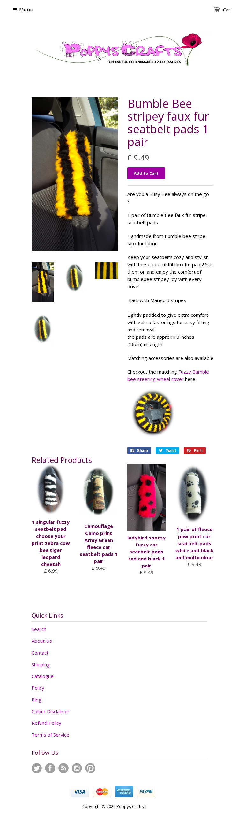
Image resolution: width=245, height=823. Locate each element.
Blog (36, 699)
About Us (42, 641)
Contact (40, 652)
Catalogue (43, 676)
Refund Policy (46, 723)
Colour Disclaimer (51, 711)
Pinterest (90, 768)
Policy (38, 688)
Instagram (77, 768)
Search (39, 629)
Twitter (37, 768)
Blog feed (63, 768)
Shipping (41, 664)
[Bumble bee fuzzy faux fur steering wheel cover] (152, 435)
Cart (227, 9)
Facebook (50, 768)
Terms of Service (50, 734)
